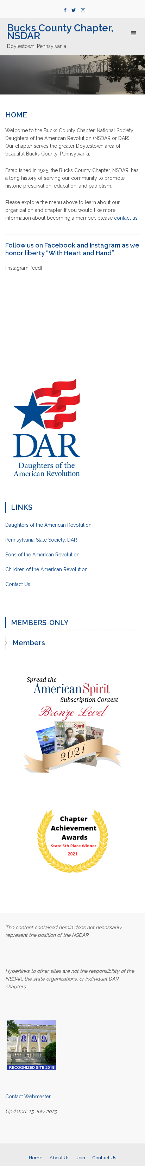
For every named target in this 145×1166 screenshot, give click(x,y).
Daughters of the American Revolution (48, 525)
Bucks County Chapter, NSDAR (60, 32)
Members (28, 643)
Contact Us (17, 584)
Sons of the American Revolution (42, 554)
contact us (126, 218)
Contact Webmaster (28, 1096)
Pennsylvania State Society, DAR (41, 540)
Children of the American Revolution (46, 569)
